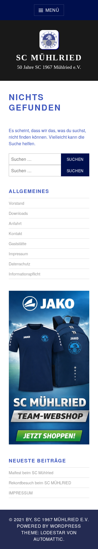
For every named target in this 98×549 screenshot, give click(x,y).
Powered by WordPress (49, 526)
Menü (52, 10)
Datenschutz (19, 263)
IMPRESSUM (21, 492)
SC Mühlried (49, 57)
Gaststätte (17, 243)
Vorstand (16, 203)
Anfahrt (15, 223)
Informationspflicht (24, 274)
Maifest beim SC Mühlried (31, 472)
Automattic (48, 539)
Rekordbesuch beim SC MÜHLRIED (40, 482)
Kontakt (15, 233)
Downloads (18, 213)
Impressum (18, 253)
